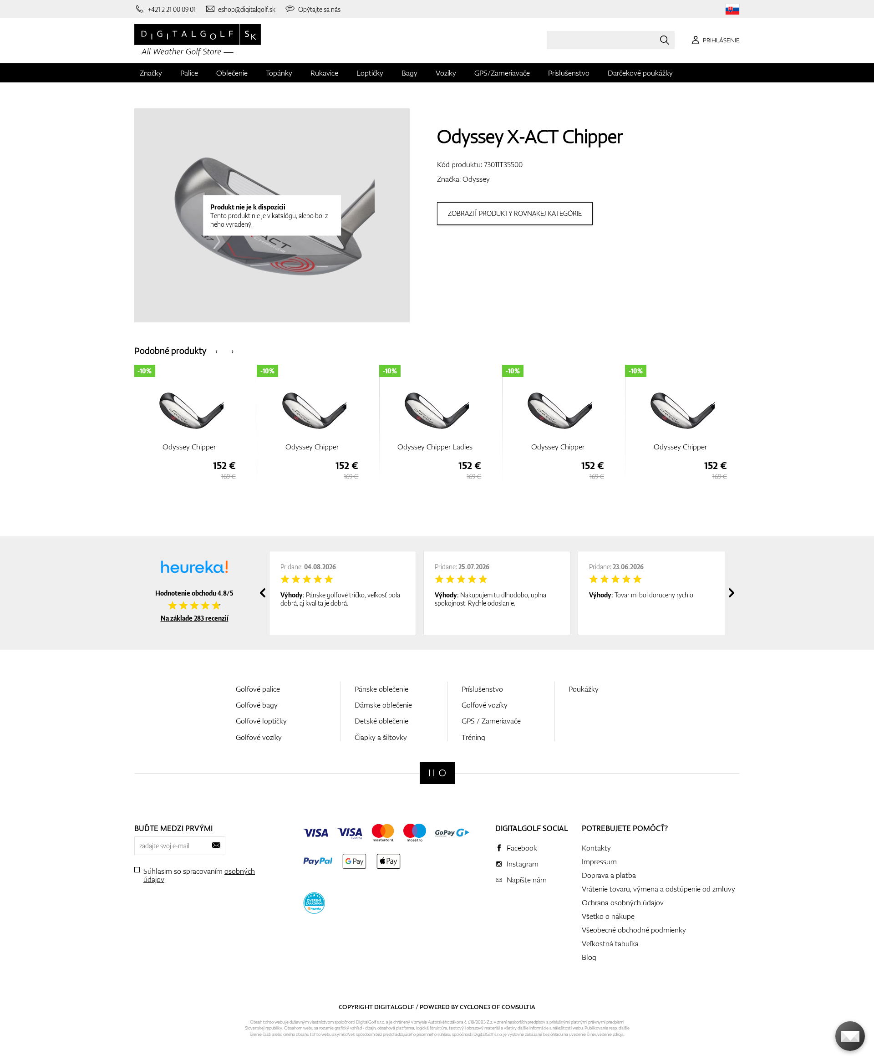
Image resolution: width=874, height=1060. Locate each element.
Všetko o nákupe (608, 916)
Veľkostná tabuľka (610, 943)
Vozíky (446, 73)
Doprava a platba (609, 875)
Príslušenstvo (568, 73)
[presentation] (216, 350)
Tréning (473, 737)
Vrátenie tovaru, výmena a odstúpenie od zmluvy (658, 889)
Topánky (279, 73)
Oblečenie (232, 73)
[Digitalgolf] (437, 773)
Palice (189, 73)
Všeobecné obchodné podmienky (634, 930)
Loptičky (369, 73)
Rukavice (324, 73)
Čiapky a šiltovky (381, 737)
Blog (589, 957)
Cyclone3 (475, 1007)
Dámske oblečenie (383, 705)
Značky (151, 73)
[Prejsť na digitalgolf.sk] (732, 9)
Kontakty (596, 848)
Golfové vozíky (259, 737)
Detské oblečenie (381, 721)
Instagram (523, 864)
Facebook (522, 848)
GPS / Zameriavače (491, 721)
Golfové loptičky (261, 721)
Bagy (409, 73)
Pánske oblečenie (381, 689)
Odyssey (476, 179)
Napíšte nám (527, 880)
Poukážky (584, 689)
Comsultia (518, 1007)
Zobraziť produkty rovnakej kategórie (515, 213)
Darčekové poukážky (640, 73)
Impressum (599, 861)
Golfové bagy (257, 705)
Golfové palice (258, 689)
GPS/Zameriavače (502, 73)
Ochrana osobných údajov (623, 902)
